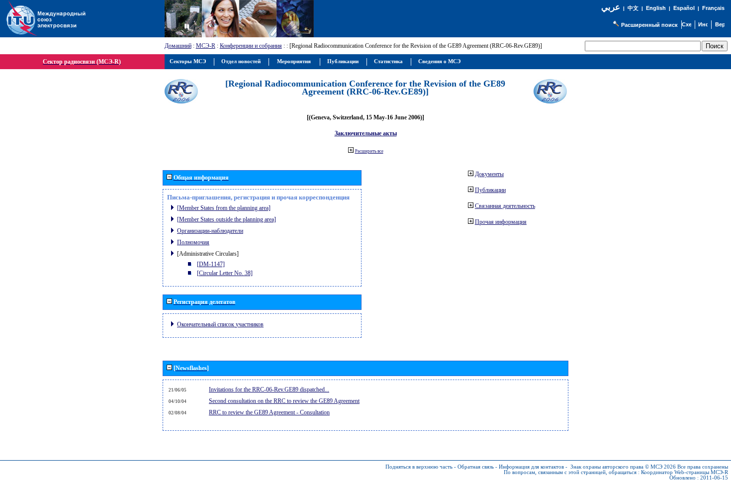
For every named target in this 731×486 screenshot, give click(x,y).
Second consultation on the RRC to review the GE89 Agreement (284, 400)
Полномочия (193, 242)
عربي (610, 7)
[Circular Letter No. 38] (225, 273)
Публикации (490, 190)
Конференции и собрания (251, 45)
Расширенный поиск (649, 25)
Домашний (178, 45)
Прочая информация (501, 221)
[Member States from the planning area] (224, 207)
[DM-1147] (211, 264)
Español (684, 8)
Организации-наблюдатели (210, 230)
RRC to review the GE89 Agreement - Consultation (269, 412)
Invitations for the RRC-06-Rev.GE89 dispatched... (269, 389)
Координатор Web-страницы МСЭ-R (684, 472)
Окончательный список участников (220, 324)
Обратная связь (475, 467)
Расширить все (369, 151)
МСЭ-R (205, 45)
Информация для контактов (531, 467)
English (656, 8)
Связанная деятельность (505, 205)
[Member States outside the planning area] (226, 219)
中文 (633, 8)
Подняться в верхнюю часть (419, 467)
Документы (489, 174)
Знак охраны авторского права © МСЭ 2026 (623, 467)
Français (713, 8)
